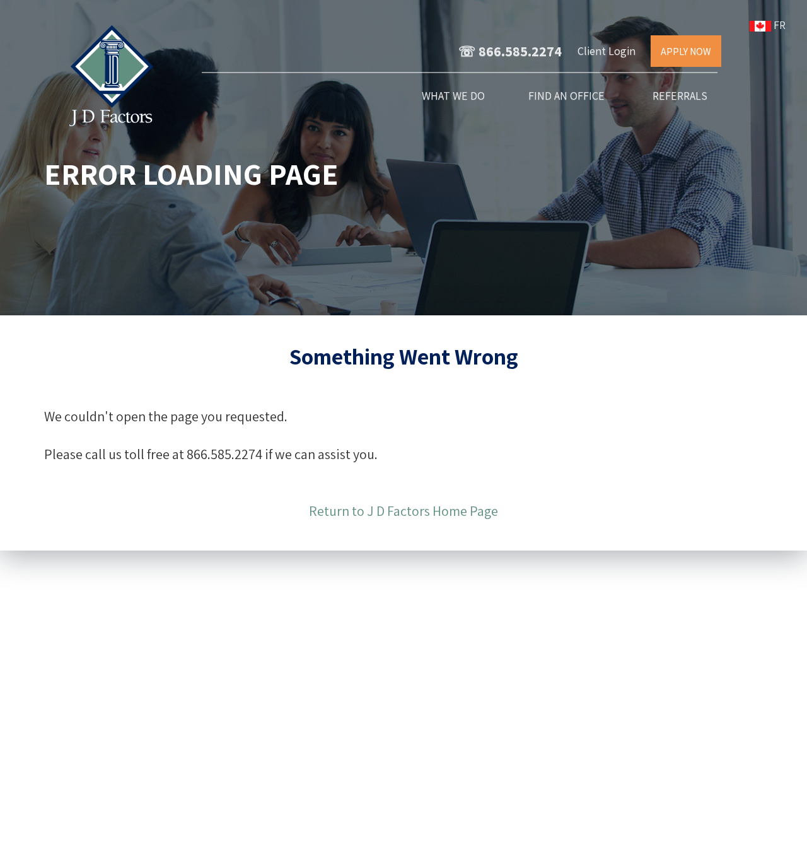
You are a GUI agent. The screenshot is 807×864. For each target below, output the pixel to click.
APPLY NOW (686, 51)
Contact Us (311, 633)
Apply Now (311, 720)
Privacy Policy (428, 847)
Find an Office (566, 95)
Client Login (607, 51)
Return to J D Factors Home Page (403, 511)
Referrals (680, 95)
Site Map (370, 847)
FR (781, 25)
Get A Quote (311, 691)
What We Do (453, 95)
